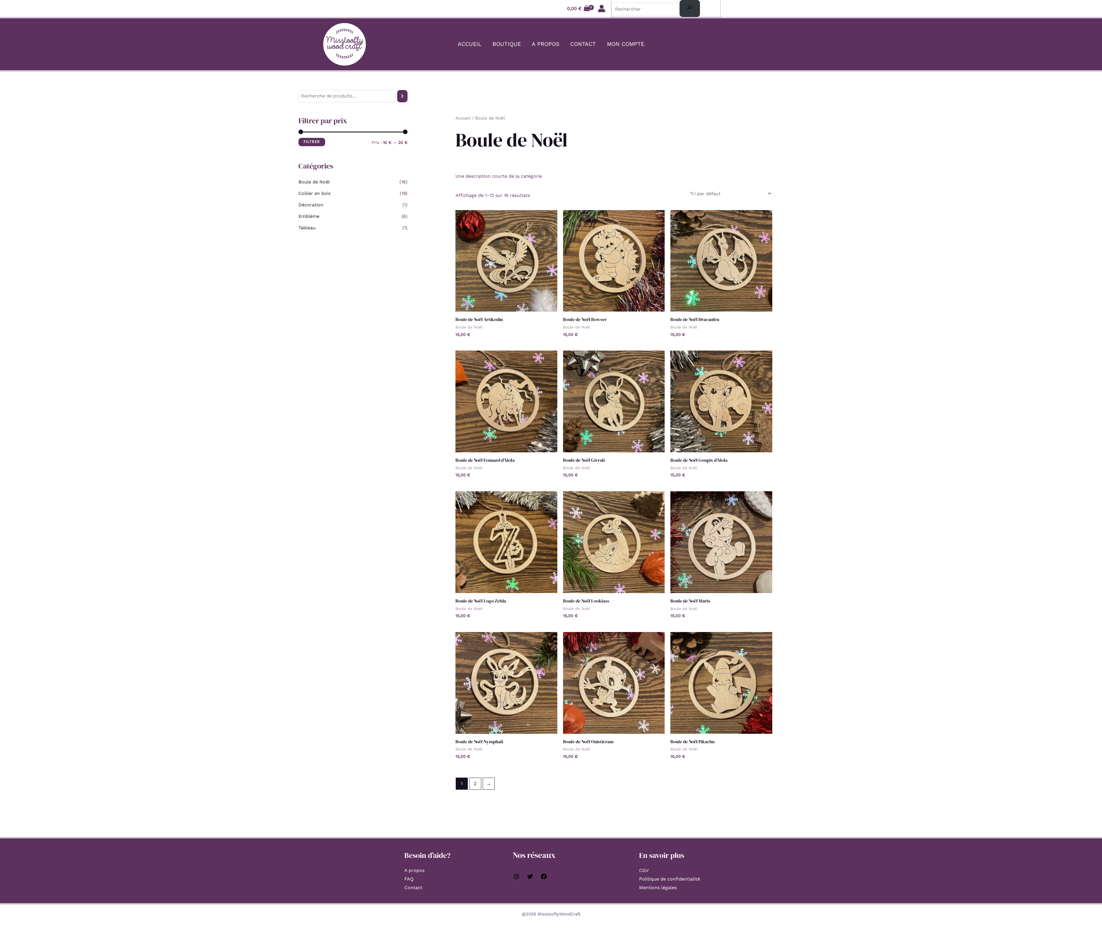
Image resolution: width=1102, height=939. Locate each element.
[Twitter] (530, 878)
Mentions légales (658, 887)
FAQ (409, 879)
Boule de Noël (314, 182)
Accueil (469, 44)
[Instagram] (516, 878)
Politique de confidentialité (669, 879)
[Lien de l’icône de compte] (602, 8)
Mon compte (625, 44)
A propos (545, 44)
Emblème (308, 216)
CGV (644, 870)
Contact (583, 44)
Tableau (307, 227)
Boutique (506, 44)
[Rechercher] (690, 8)
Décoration (310, 205)
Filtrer (312, 142)
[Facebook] (543, 878)
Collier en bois (314, 193)
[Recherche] (402, 96)
